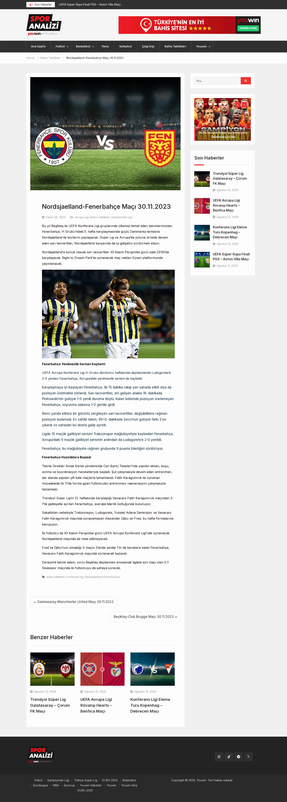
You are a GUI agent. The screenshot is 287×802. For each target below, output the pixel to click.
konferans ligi (75, 577)
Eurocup (69, 785)
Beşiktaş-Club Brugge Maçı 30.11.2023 (144, 617)
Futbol (60, 46)
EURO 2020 (85, 790)
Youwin (201, 46)
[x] (248, 756)
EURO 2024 (110, 780)
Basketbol (83, 46)
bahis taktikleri (55, 577)
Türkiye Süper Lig (85, 780)
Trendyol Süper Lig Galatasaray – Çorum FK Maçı (50, 705)
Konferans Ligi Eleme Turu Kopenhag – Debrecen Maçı (150, 705)
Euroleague (40, 785)
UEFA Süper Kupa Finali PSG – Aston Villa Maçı (90, 4)
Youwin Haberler (91, 785)
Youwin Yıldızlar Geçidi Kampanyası (223, 124)
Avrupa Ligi (82, 217)
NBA (56, 785)
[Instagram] (219, 756)
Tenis (105, 46)
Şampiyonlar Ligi (121, 217)
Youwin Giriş (129, 785)
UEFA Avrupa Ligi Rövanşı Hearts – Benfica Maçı (96, 705)
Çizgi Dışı (148, 46)
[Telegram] (238, 756)
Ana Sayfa (38, 46)
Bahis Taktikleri (175, 46)
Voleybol (125, 46)
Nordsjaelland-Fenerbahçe (102, 577)
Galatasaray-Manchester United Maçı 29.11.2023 (75, 602)
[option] (94, 4)
